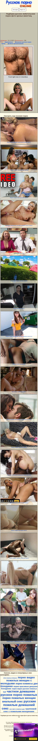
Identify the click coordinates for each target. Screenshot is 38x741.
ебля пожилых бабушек (10, 678)
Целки (3, 43)
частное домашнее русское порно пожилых (18, 693)
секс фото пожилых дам (17, 709)
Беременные (9, 42)
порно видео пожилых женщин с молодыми (17, 680)
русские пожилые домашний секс (19, 705)
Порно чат (22, 9)
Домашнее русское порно (23, 42)
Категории (15, 9)
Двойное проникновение (15, 43)
